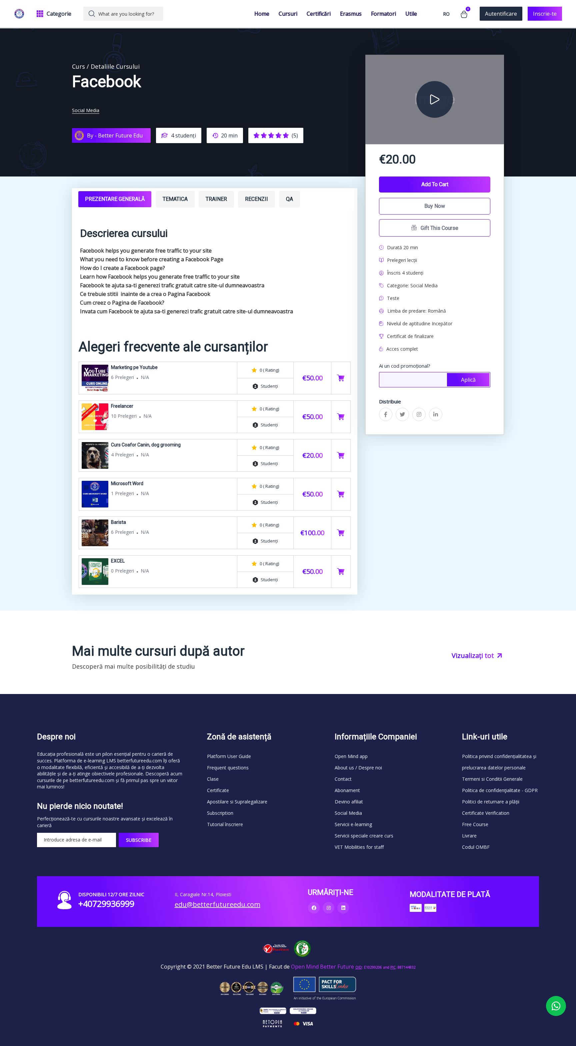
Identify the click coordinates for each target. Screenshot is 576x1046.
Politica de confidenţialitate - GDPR (500, 790)
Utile (411, 13)
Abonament (347, 790)
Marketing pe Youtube (134, 367)
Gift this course (438, 228)
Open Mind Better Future (322, 966)
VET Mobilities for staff (359, 847)
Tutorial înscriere (225, 824)
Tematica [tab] (175, 199)
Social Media (85, 110)
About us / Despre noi (358, 767)
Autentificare (501, 13)
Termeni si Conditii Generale (492, 779)
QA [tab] (289, 199)
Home (261, 13)
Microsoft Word (127, 483)
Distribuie (390, 401)
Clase (213, 779)
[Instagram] (328, 908)
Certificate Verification (485, 813)
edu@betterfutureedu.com (217, 904)
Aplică (468, 379)
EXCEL (118, 561)
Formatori (383, 13)
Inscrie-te (545, 13)
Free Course (475, 824)
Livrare (469, 835)
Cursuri (288, 13)
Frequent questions (228, 767)
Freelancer (122, 406)
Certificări (319, 13)
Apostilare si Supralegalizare (237, 801)
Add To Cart (434, 184)
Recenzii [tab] (256, 199)
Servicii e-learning (353, 824)
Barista (118, 522)
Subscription (220, 813)
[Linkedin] (343, 908)
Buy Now (434, 206)
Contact (343, 779)
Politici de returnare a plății (490, 801)
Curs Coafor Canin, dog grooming (146, 444)
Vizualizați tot (474, 655)
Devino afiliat (349, 801)
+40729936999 (106, 903)
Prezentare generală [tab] (115, 199)
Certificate (218, 790)
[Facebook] (314, 908)
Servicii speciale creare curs (364, 835)
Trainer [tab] (216, 199)
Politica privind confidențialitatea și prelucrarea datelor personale (499, 762)
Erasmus (351, 13)
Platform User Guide (229, 756)
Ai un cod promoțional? (404, 365)
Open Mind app (351, 756)
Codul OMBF (476, 847)
